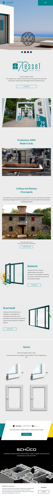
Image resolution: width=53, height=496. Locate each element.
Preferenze (43, 487)
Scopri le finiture (26, 246)
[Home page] (8, 2)
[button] (48, 151)
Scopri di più (26, 86)
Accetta (44, 491)
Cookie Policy (17, 493)
